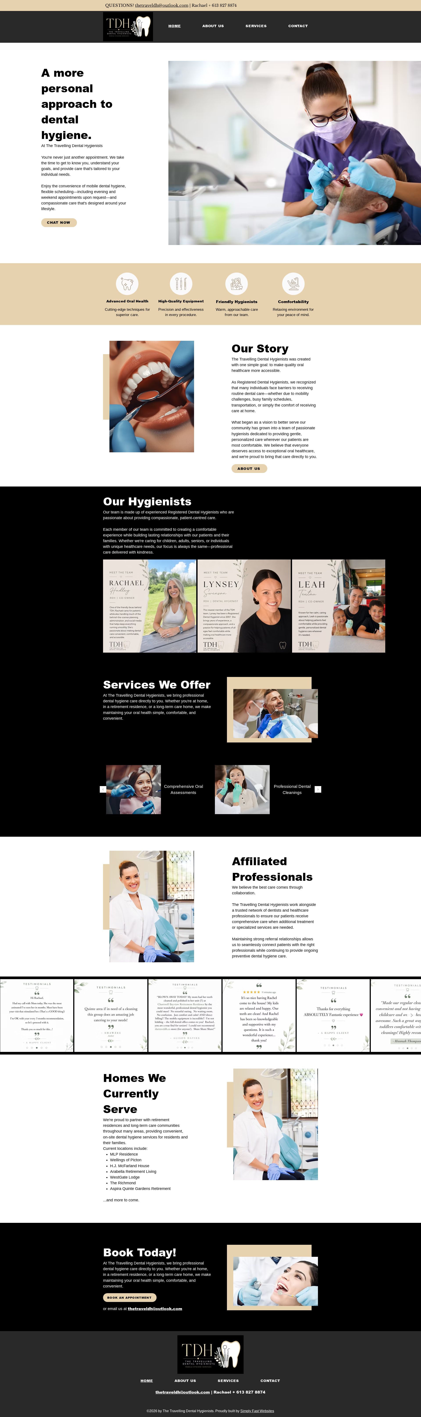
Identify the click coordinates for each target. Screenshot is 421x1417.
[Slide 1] (195, 830)
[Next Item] (411, 1015)
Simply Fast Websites (257, 1411)
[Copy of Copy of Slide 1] (205, 830)
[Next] (318, 789)
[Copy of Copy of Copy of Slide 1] (210, 830)
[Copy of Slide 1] (200, 830)
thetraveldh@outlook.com (161, 5)
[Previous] (103, 789)
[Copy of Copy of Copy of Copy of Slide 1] (215, 830)
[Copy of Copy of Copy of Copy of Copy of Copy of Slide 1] (226, 830)
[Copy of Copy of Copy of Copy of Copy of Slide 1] (220, 830)
